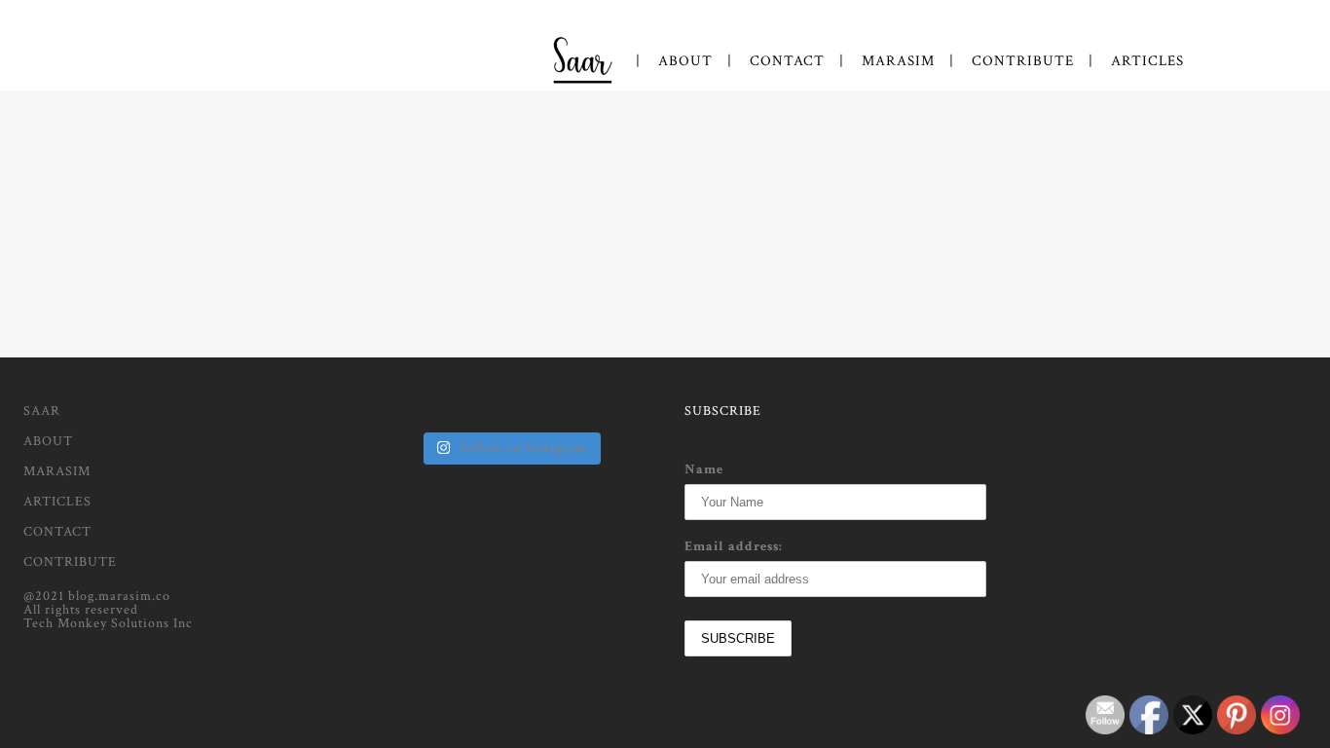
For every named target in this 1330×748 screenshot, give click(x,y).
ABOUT (48, 441)
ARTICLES (57, 501)
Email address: (733, 546)
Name (703, 469)
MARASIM (57, 471)
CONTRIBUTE (70, 562)
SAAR (41, 411)
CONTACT (57, 532)
